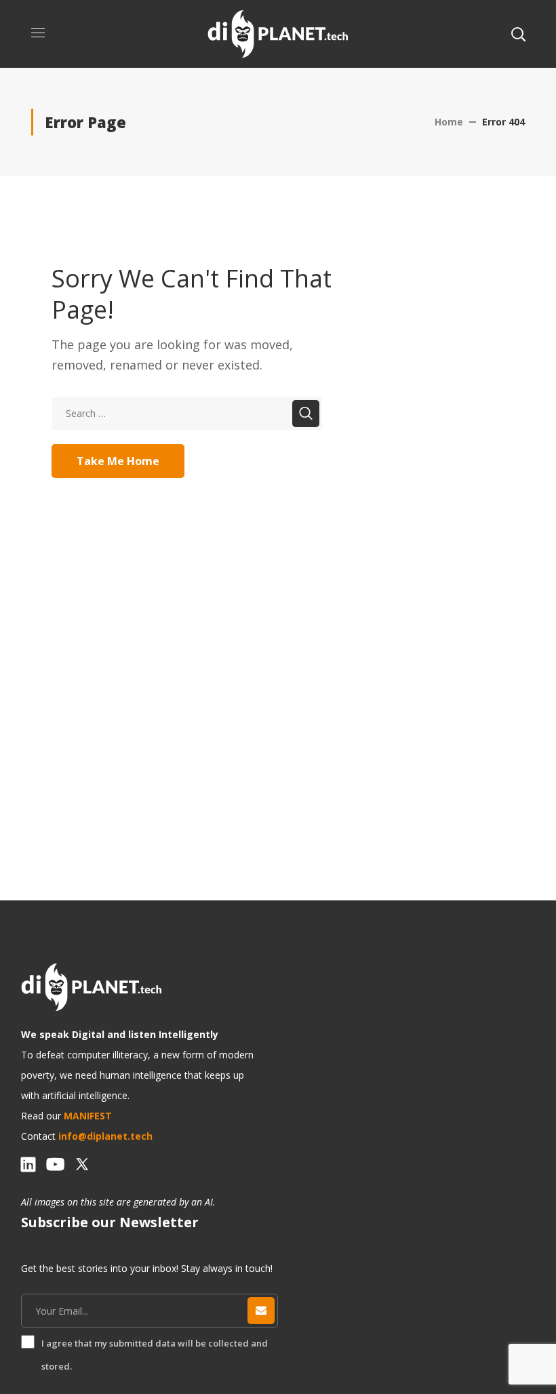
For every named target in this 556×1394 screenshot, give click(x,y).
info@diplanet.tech (105, 1136)
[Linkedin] (28, 1164)
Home (449, 121)
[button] (518, 34)
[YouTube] (55, 1164)
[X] (82, 1164)
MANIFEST (88, 1115)
